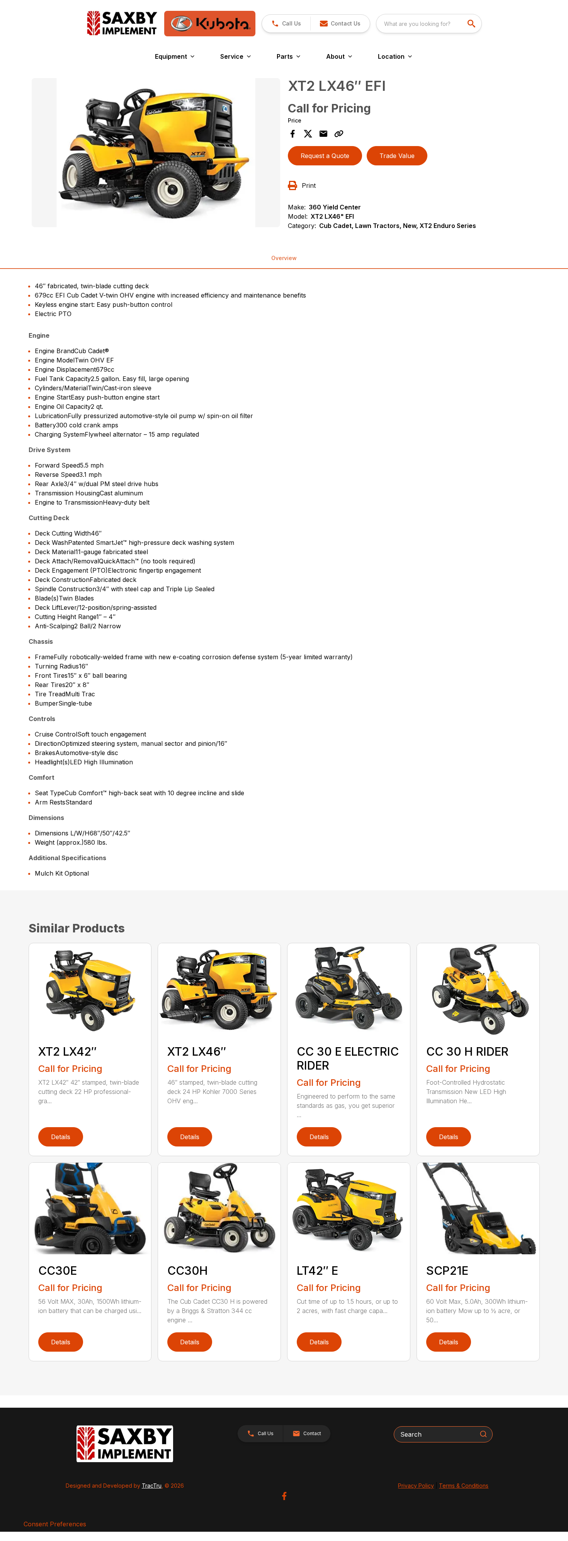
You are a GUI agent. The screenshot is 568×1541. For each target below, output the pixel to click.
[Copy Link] (339, 133)
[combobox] (428, 23)
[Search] (483, 1434)
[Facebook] (284, 1496)
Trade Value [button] (397, 156)
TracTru (152, 1485)
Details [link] (60, 1137)
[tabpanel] (156, 154)
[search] (472, 23)
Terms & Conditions (463, 1485)
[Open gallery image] (156, 152)
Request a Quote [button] (325, 156)
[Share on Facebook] (292, 133)
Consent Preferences (55, 1524)
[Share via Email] (323, 133)
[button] (286, 24)
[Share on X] (308, 133)
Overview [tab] (284, 258)
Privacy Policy (416, 1485)
